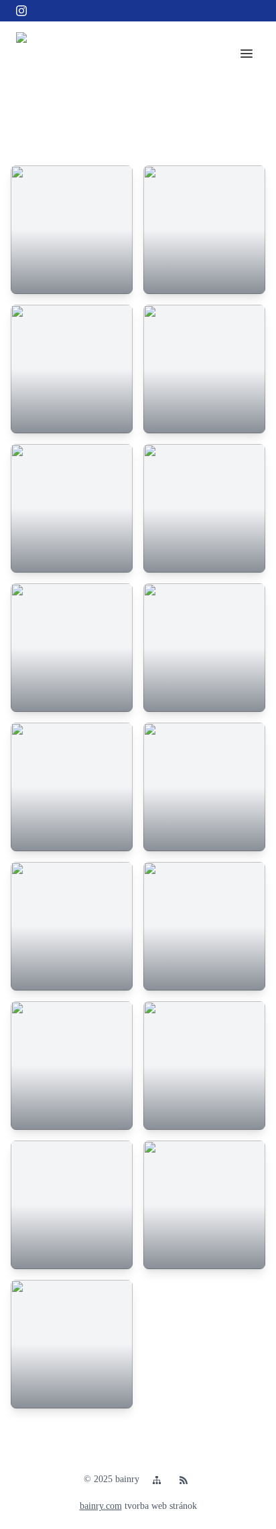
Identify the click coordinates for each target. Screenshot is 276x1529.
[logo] (37, 53)
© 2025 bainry (111, 1479)
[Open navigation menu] (246, 53)
